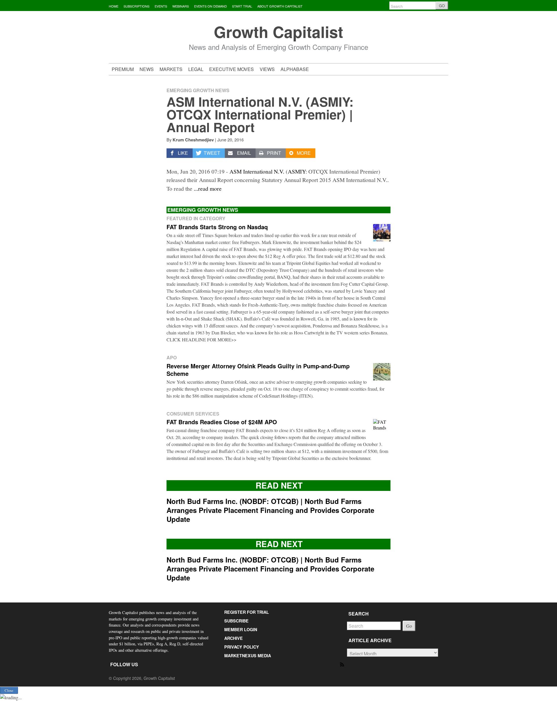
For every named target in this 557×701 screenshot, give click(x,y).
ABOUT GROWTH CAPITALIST (280, 6)
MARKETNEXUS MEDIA (247, 655)
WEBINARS (180, 6)
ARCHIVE (233, 638)
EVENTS (161, 6)
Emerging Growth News (198, 90)
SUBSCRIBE (236, 621)
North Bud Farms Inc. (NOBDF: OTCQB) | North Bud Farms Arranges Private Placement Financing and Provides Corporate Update (270, 510)
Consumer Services (193, 413)
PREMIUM (123, 69)
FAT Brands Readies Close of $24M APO (222, 422)
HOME (113, 6)
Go (409, 626)
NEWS (147, 69)
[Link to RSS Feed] (342, 664)
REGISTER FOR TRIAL (246, 612)
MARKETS (171, 69)
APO (172, 357)
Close (9, 690)
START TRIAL (242, 6)
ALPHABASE (295, 69)
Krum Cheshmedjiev (193, 140)
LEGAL (195, 69)
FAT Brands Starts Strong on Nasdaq (217, 227)
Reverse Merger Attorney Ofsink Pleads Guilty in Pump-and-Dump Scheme (258, 370)
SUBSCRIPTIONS (136, 6)
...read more (208, 188)
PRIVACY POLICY (241, 647)
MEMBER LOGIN (240, 629)
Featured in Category (196, 218)
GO (442, 5)
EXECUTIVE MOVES (231, 69)
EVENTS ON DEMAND (210, 6)
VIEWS (267, 69)
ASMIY (296, 171)
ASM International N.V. (256, 171)
